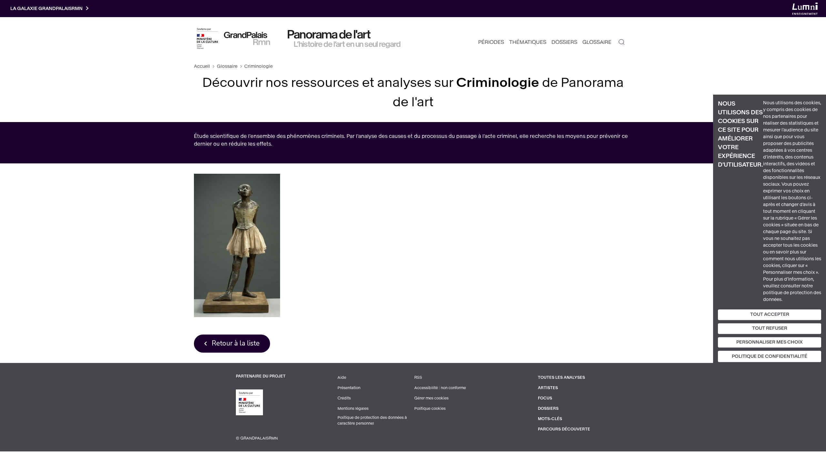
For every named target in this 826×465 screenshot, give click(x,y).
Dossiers (564, 42)
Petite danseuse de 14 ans (237, 245)
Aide (341, 377)
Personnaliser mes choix (769, 342)
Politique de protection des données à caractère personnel (372, 420)
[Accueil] (247, 38)
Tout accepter (769, 314)
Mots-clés (550, 419)
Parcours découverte (564, 429)
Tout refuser (769, 328)
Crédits (344, 398)
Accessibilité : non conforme (440, 388)
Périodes (491, 42)
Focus (545, 398)
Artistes (548, 388)
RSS (418, 377)
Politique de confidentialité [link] (769, 356)
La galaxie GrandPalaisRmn (46, 8)
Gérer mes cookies (431, 398)
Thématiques (527, 42)
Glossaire (596, 42)
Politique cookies (430, 408)
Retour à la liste (236, 343)
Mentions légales (352, 408)
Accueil (202, 66)
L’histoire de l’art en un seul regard (347, 44)
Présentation (348, 388)
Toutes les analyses (561, 377)
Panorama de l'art (329, 34)
